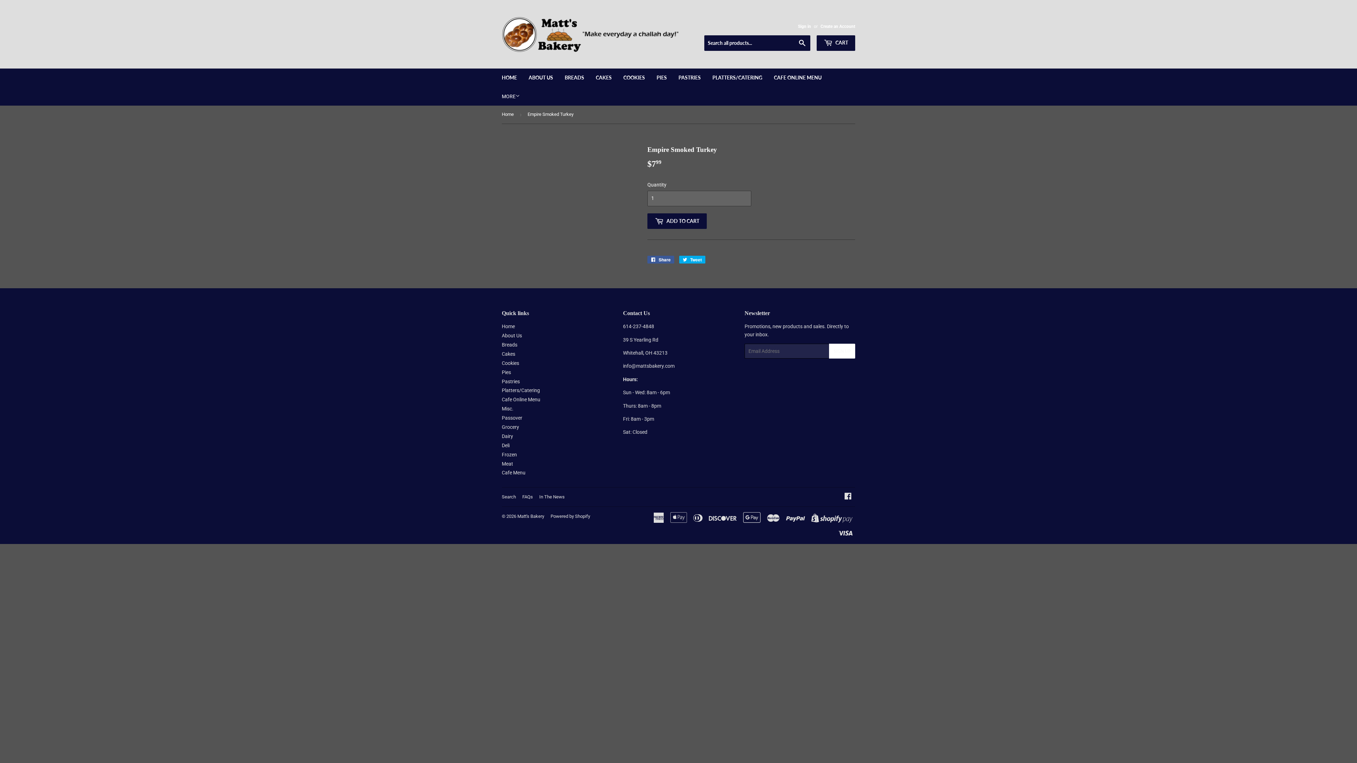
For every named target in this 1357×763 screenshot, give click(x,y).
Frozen (509, 454)
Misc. (507, 409)
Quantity (656, 185)
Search (509, 496)
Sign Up (842, 351)
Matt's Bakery (530, 516)
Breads (574, 78)
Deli (506, 445)
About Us (541, 78)
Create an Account (838, 26)
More (509, 96)
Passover (512, 418)
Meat (507, 464)
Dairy (507, 436)
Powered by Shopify (570, 516)
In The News (552, 496)
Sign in (804, 26)
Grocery (510, 427)
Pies (662, 78)
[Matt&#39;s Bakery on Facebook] (848, 497)
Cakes (604, 78)
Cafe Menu (513, 472)
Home (509, 78)
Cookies (634, 78)
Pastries (689, 78)
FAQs (527, 496)
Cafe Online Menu (798, 78)
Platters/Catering (737, 78)
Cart (841, 43)
